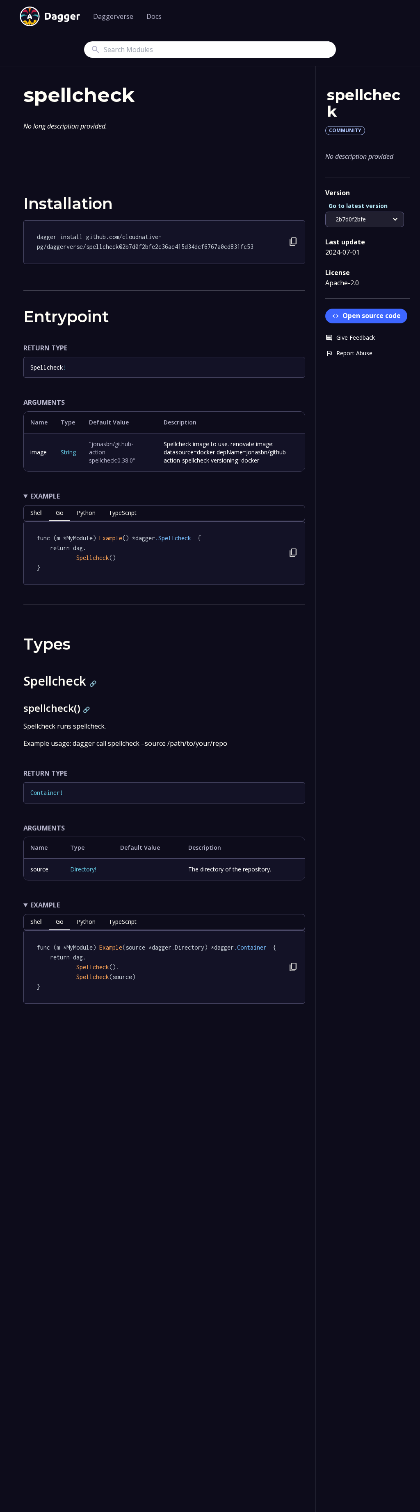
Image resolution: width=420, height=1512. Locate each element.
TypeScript (123, 513)
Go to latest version (358, 206)
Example (45, 496)
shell (36, 513)
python (86, 513)
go (60, 513)
